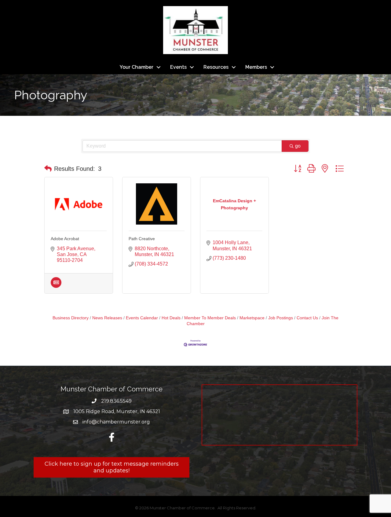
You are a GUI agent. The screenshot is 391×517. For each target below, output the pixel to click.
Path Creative (142, 238)
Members (256, 67)
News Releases (107, 318)
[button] (48, 168)
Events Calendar (142, 318)
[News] (56, 286)
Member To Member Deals (210, 318)
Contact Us (307, 318)
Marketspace (252, 318)
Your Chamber (136, 67)
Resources (215, 67)
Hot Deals (171, 318)
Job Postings (280, 318)
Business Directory (71, 318)
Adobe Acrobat (65, 238)
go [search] (298, 145)
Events (178, 67)
